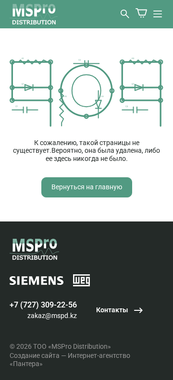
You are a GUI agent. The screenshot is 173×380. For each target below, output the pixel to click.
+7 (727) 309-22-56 (43, 304)
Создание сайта (35, 355)
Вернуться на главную (86, 187)
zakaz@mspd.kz (52, 315)
